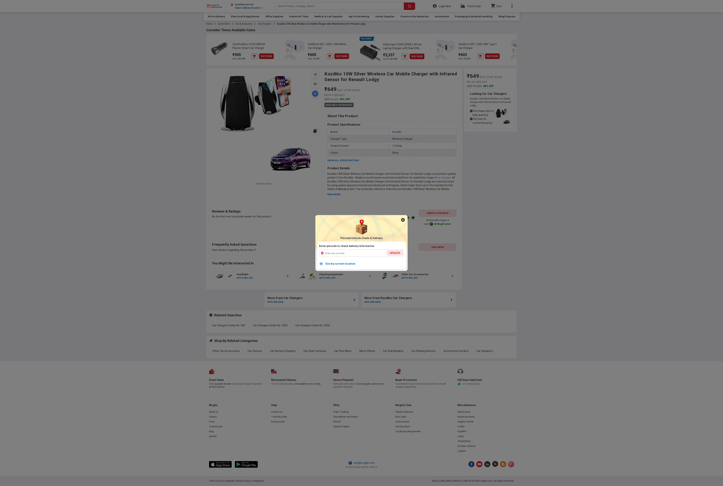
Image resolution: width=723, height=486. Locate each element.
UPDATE (395, 252)
